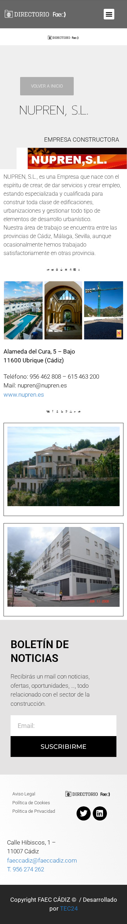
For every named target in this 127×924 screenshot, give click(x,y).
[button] (109, 14)
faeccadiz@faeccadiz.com (42, 860)
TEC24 (69, 908)
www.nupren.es (24, 394)
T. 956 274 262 (25, 869)
